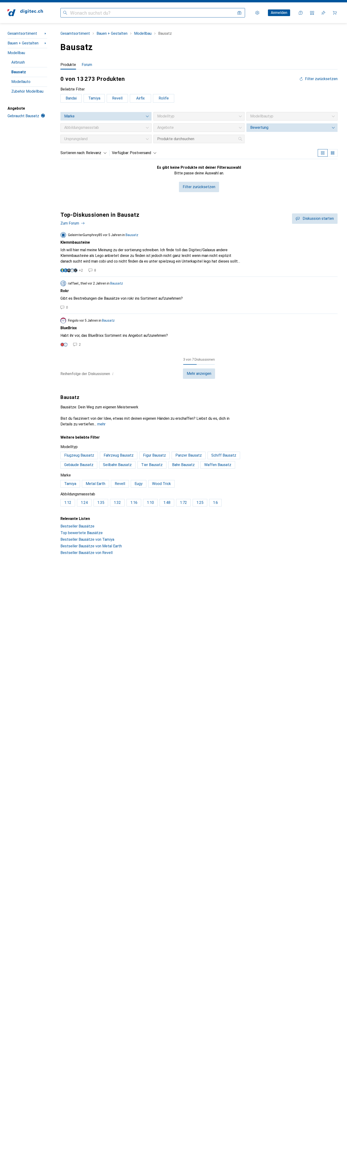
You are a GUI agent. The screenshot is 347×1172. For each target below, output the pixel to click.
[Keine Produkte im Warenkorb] (335, 13)
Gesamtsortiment (22, 33)
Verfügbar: (120, 153)
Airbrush (18, 62)
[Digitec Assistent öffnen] (301, 13)
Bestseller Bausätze (77, 526)
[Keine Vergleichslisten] (312, 13)
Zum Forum (69, 223)
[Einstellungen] (257, 13)
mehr (101, 424)
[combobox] (95, 153)
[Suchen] (65, 12)
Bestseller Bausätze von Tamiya (87, 539)
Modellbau (16, 53)
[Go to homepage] (25, 12)
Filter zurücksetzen (321, 79)
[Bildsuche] (239, 12)
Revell (117, 98)
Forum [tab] (87, 64)
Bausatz (18, 72)
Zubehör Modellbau (27, 91)
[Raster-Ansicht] (323, 153)
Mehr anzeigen (199, 373)
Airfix (140, 98)
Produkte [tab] (68, 64)
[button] (113, 373)
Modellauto (20, 81)
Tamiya (94, 98)
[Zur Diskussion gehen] (199, 252)
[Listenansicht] (333, 153)
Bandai (71, 98)
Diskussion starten (318, 218)
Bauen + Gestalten (23, 43)
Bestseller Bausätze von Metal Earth (91, 546)
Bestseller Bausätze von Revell (86, 552)
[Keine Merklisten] (323, 13)
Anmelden (279, 12)
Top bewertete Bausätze (81, 533)
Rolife (164, 98)
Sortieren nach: (72, 153)
